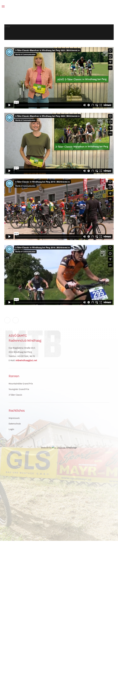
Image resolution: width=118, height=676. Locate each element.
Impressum (14, 418)
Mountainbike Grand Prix (21, 383)
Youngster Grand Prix (19, 389)
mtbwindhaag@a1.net (26, 360)
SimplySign (71, 447)
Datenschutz (15, 423)
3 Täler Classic (15, 394)
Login (11, 429)
